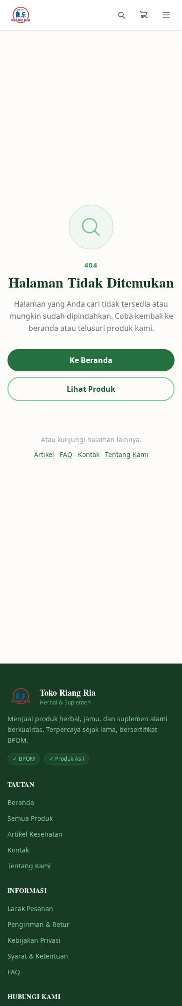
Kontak (88, 454)
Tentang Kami (126, 454)
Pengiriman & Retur (38, 924)
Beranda (20, 802)
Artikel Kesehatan (35, 834)
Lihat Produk (91, 389)
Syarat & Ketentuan (37, 956)
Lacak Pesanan (30, 908)
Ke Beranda (91, 360)
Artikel (44, 454)
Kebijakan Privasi (34, 940)
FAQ (66, 454)
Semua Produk (30, 818)
